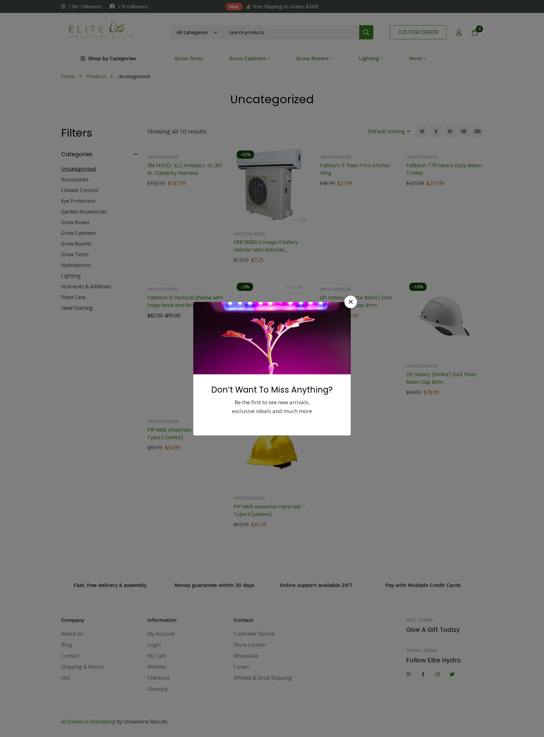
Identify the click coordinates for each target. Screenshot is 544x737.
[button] (350, 302)
